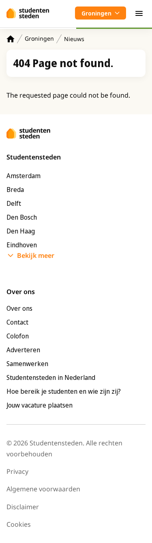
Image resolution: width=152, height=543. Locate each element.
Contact (17, 322)
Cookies (18, 524)
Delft (13, 203)
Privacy (17, 471)
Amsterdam (23, 175)
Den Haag (20, 231)
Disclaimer (22, 506)
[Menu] (139, 13)
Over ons (19, 308)
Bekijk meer (35, 255)
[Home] (10, 39)
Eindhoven (21, 244)
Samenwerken (27, 363)
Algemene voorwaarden (43, 488)
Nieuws (74, 39)
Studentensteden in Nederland (50, 377)
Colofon (17, 335)
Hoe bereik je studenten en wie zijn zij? (63, 391)
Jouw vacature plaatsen (39, 405)
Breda (15, 189)
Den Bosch (21, 217)
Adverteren (23, 349)
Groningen (39, 38)
